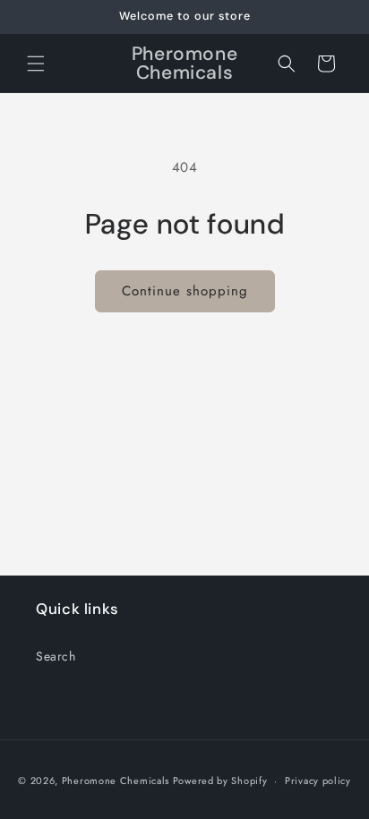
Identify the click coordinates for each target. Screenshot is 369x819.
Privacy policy (318, 780)
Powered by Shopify (220, 780)
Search (56, 656)
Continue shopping (185, 291)
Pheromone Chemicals (115, 780)
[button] (36, 63)
